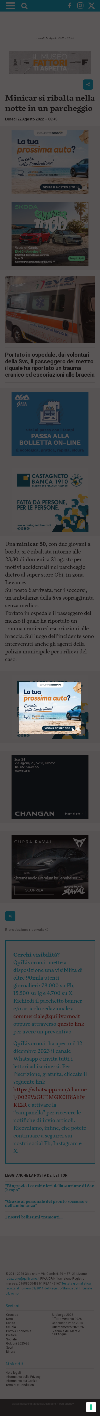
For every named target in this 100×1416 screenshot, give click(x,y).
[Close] (80, 682)
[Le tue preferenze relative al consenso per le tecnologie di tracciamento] (91, 1407)
